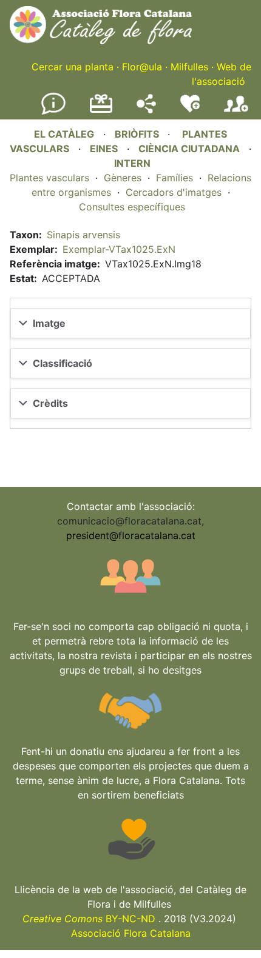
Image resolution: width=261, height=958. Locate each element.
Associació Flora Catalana (131, 933)
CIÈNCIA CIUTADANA (189, 148)
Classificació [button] (62, 363)
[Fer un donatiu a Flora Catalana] (101, 111)
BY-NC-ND (88, 919)
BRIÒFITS (138, 134)
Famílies (174, 178)
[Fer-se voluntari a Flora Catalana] (190, 110)
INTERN (132, 163)
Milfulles (189, 67)
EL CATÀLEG (64, 134)
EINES (104, 148)
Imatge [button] (49, 323)
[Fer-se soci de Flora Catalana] (236, 112)
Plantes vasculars (49, 178)
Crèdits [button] (50, 403)
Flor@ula (142, 67)
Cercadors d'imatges (174, 192)
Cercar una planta (73, 67)
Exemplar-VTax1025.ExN (119, 249)
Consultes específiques (132, 207)
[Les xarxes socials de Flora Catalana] (146, 110)
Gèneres (122, 178)
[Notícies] (53, 112)
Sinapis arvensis (83, 235)
